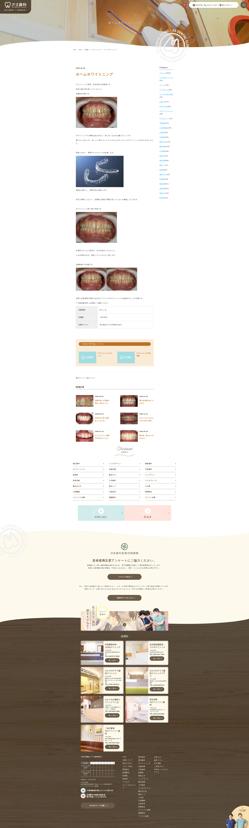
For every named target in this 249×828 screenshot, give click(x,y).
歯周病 (75, 475)
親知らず (112, 475)
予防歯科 (148, 469)
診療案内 (126, 772)
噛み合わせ (77, 486)
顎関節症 (148, 492)
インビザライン (115, 463)
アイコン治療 (150, 497)
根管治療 (76, 480)
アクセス (126, 782)
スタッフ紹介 (128, 766)
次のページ (91, 378)
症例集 (87, 49)
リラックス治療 (79, 497)
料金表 (125, 779)
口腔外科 (112, 492)
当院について (128, 760)
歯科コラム (158, 760)
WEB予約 (199, 5)
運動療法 (112, 497)
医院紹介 (126, 769)
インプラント (150, 475)
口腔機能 (76, 492)
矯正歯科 (76, 463)
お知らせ (157, 757)
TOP (74, 49)
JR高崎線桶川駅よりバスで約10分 (100, 790)
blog (80, 49)
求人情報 (157, 763)
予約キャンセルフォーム (161, 771)
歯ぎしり (112, 486)
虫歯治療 (112, 469)
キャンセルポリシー (129, 786)
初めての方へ (226, 5)
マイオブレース (151, 480)
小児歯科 (112, 480)
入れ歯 (147, 486)
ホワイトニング (96, 49)
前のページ (80, 378)
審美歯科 (148, 463)
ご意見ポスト (159, 766)
